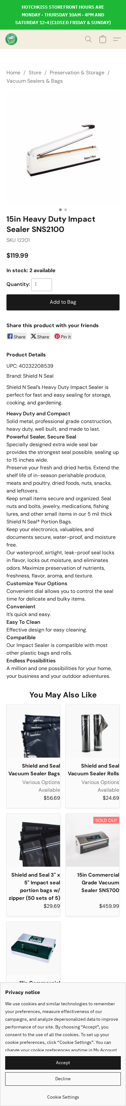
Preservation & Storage (77, 72)
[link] (63, 1094)
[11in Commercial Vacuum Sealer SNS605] (33, 948)
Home (13, 72)
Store (35, 72)
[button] (11, 39)
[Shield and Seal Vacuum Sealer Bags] (33, 731)
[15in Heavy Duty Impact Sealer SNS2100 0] (63, 148)
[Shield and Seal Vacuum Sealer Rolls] (92, 731)
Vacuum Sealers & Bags (34, 81)
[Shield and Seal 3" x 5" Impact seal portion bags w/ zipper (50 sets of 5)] (33, 840)
